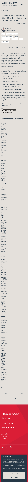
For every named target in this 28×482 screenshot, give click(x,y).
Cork (16, 36)
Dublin (21, 39)
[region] (14, 468)
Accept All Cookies (14, 474)
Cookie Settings (14, 477)
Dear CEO (14, 39)
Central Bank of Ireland (12, 34)
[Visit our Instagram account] (8, 447)
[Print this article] (24, 47)
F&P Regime (5, 41)
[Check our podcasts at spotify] (11, 447)
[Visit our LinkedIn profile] (3, 447)
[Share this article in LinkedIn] (22, 47)
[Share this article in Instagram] (17, 47)
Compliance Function (7, 36)
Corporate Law (5, 39)
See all (14, 399)
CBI (3, 34)
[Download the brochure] (8, 110)
